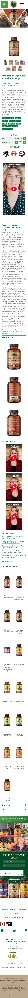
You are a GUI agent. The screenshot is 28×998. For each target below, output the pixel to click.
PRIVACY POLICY (10, 963)
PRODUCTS (5, 909)
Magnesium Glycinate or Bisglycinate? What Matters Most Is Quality (13, 542)
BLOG (9, 913)
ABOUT (13, 906)
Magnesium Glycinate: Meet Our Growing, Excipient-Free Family (11, 551)
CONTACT (17, 913)
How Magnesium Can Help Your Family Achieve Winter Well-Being (13, 546)
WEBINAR (13, 909)
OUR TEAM (20, 906)
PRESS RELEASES (21, 967)
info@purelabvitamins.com (14, 948)
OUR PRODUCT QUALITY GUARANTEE (14, 917)
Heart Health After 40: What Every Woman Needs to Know (12, 537)
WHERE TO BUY (22, 909)
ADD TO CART (14, 147)
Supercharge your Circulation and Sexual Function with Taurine (14, 556)
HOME (6, 906)
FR (4, 4)
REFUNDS (19, 963)
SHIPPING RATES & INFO (8, 967)
